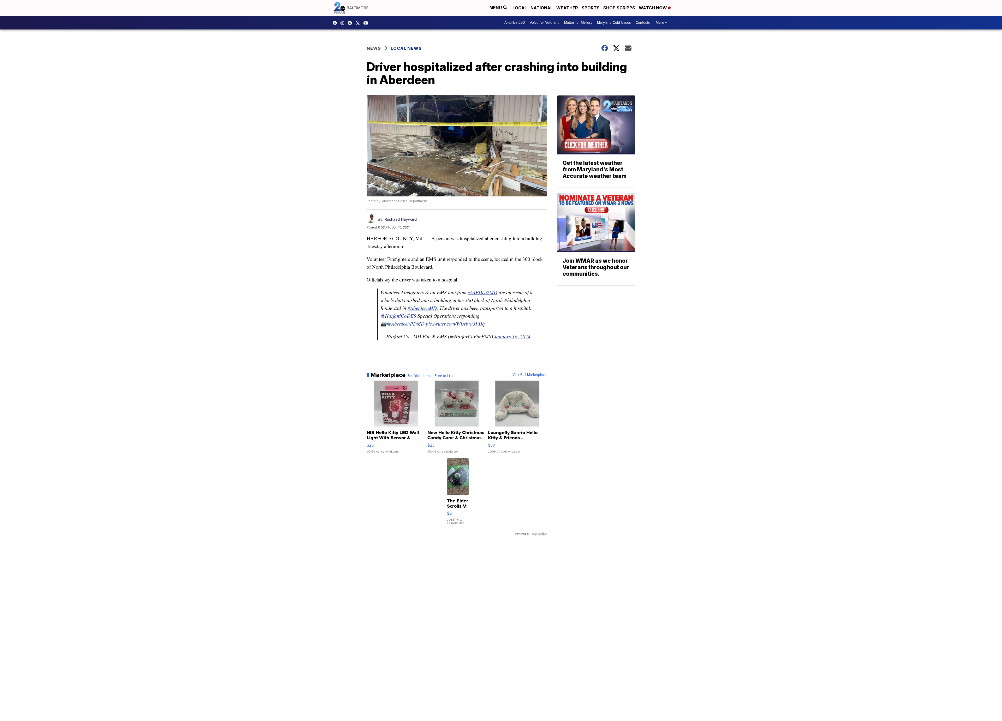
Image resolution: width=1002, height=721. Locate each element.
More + (661, 22)
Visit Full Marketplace (529, 375)
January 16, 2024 (512, 336)
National (541, 7)
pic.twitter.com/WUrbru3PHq (455, 323)
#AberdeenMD (422, 308)
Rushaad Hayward (400, 219)
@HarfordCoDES (398, 316)
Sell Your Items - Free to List (430, 376)
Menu (496, 7)
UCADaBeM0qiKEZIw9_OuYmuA (367, 23)
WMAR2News (351, 23)
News (374, 48)
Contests (643, 22)
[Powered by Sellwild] (539, 534)
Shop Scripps (619, 7)
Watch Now (653, 7)
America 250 (514, 22)
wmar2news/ (336, 23)
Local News (406, 48)
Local (519, 7)
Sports (591, 7)
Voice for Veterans (544, 22)
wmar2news (344, 23)
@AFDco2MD (482, 292)
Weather (567, 7)
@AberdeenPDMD (406, 323)
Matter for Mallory (578, 22)
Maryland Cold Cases (614, 22)
